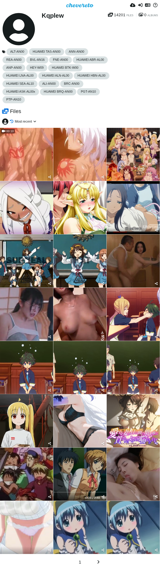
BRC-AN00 (71, 83)
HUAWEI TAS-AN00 (46, 51)
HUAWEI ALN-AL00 (55, 75)
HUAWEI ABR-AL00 (90, 59)
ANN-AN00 (76, 51)
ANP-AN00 (13, 67)
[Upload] (132, 5)
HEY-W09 (37, 67)
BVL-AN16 (37, 59)
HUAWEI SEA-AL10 (20, 83)
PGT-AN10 (88, 91)
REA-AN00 (13, 59)
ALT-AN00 (17, 51)
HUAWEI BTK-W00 (65, 67)
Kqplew (53, 15)
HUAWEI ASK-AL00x (20, 91)
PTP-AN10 (13, 99)
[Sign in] (140, 5)
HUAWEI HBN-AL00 (91, 75)
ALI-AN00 (49, 83)
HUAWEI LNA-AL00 (20, 75)
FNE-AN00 (60, 59)
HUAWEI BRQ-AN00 (58, 91)
